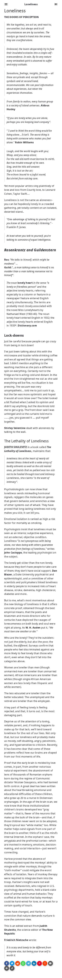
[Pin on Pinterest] (39, 963)
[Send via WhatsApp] (23, 963)
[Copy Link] (12, 968)
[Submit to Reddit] (17, 963)
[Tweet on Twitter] (12, 963)
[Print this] (6, 968)
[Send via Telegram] (28, 963)
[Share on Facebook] (6, 963)
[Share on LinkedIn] (34, 963)
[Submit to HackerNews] (44, 963)
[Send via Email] (50, 963)
